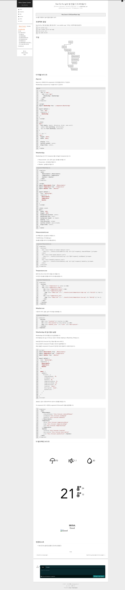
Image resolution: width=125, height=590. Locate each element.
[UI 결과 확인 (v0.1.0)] (105, 441)
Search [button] (21, 21)
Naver (25, 54)
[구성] (105, 37)
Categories (22, 11)
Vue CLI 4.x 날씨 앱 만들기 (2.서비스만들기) (49, 545)
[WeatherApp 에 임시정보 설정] (105, 332)
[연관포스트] (105, 542)
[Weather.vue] (105, 308)
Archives (21, 16)
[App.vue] (105, 79)
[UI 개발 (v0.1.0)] (105, 75)
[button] (24, 48)
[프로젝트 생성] (105, 22)
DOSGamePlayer (25, 52)
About (21, 18)
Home (21, 9)
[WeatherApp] (105, 153)
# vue (71, 551)
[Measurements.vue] (105, 232)
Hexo (70, 587)
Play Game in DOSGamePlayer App (71, 14)
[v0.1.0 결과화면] (71, 491)
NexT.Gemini (74, 587)
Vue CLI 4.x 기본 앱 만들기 (43, 25)
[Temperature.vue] (105, 271)
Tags (20, 14)
